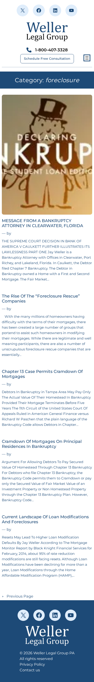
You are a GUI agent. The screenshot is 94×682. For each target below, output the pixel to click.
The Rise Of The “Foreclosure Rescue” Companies (41, 299)
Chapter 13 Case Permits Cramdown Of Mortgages (42, 374)
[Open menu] (87, 58)
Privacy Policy (32, 664)
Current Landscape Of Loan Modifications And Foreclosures (45, 519)
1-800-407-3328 (51, 49)
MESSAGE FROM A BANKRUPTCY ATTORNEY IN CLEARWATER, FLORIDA (42, 223)
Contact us (30, 670)
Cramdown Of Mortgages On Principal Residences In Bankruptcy (42, 444)
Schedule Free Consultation (47, 59)
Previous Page (17, 596)
